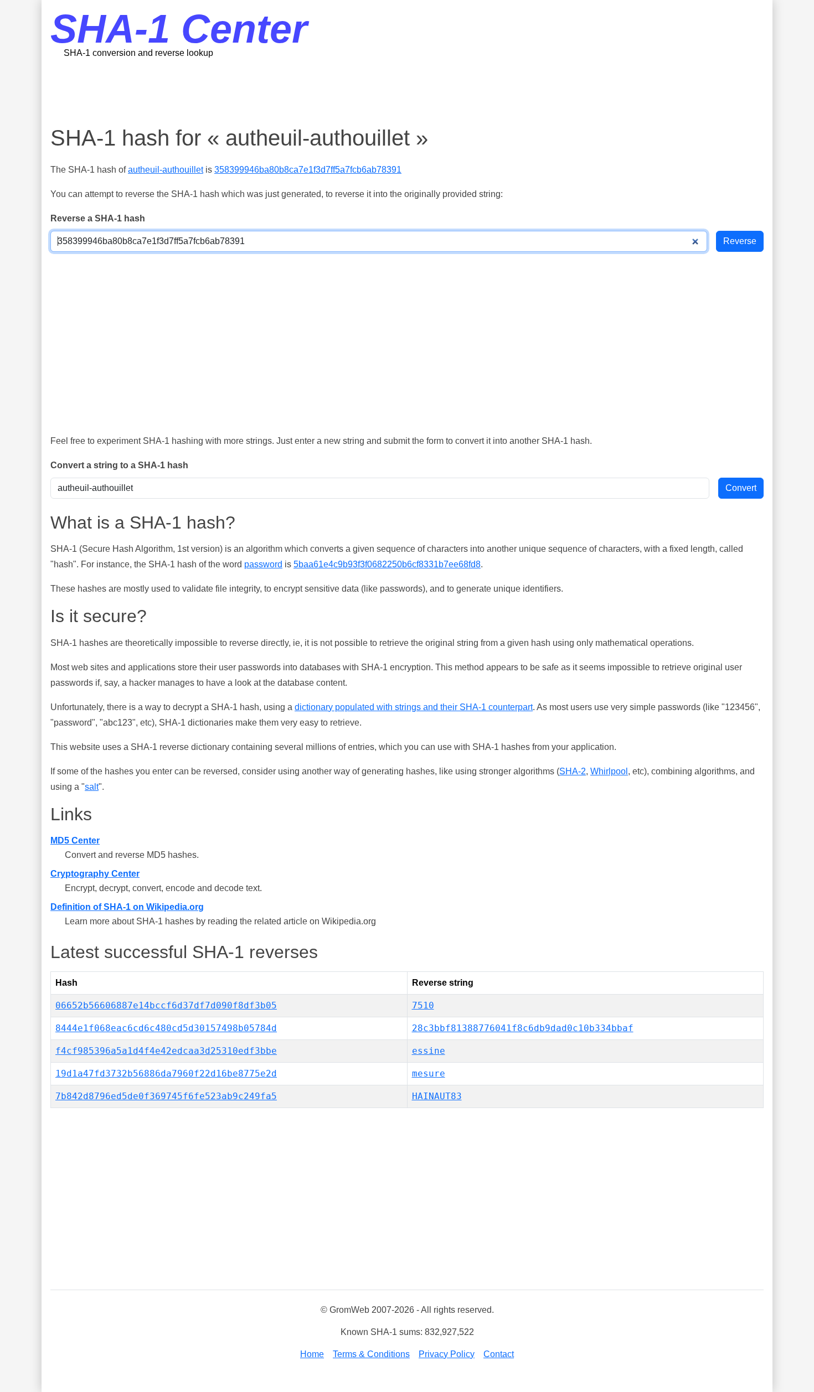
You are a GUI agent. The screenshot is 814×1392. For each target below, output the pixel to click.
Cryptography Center (95, 873)
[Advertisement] (407, 91)
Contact (498, 1354)
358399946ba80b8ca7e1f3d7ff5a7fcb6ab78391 (307, 169)
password (263, 564)
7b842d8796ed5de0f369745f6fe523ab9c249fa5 (166, 1096)
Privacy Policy (447, 1354)
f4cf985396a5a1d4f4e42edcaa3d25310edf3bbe (166, 1051)
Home (312, 1354)
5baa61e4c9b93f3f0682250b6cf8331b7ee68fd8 (387, 564)
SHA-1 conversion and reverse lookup (138, 53)
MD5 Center (75, 840)
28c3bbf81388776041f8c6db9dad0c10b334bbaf (522, 1028)
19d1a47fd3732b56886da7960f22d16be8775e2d (166, 1073)
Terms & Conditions (371, 1354)
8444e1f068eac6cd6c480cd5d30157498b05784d (166, 1028)
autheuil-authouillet (165, 169)
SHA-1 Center (178, 29)
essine (428, 1051)
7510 (423, 1005)
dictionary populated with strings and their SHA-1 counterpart (414, 707)
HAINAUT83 (437, 1096)
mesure (428, 1073)
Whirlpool (609, 771)
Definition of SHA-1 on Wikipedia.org (127, 907)
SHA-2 (572, 771)
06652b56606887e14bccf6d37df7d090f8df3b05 (166, 1005)
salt (92, 786)
